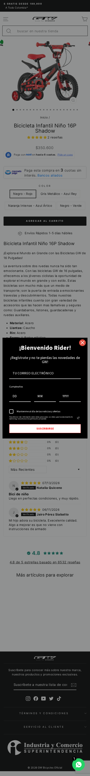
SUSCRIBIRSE (45, 428)
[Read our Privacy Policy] (78, 417)
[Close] (82, 343)
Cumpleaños (16, 386)
